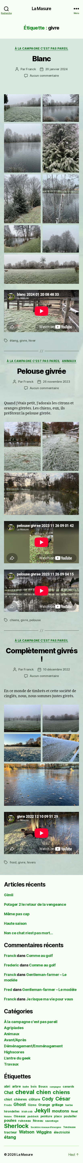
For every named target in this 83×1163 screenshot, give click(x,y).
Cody (47, 1099)
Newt (74, 1111)
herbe (69, 1105)
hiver (32, 340)
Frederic (11, 965)
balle (26, 1086)
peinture (46, 1116)
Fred (8, 989)
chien (43, 1092)
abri (7, 1086)
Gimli (8, 895)
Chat (8, 1092)
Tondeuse (69, 1127)
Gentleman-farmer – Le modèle (49, 989)
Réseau (38, 1120)
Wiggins (44, 1132)
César (62, 1098)
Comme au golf (39, 955)
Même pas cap (17, 914)
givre (23, 340)
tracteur (10, 1132)
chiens (14, 620)
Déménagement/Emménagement (33, 1046)
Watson (26, 1131)
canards (68, 1086)
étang (14, 340)
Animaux (69, 361)
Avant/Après (15, 1040)
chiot (8, 1099)
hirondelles (12, 1111)
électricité (62, 1132)
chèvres (20, 1099)
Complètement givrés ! (42, 654)
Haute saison (15, 923)
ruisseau (24, 1120)
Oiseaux (19, 1116)
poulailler (70, 1116)
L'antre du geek (17, 1058)
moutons (60, 1111)
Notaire (8, 1116)
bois (33, 1086)
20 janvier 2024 (56, 69)
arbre (16, 1086)
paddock (32, 1116)
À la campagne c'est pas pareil (41, 48)
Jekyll (42, 1110)
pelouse (34, 620)
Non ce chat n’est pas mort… (28, 933)
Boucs (43, 1086)
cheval (24, 1091)
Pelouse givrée (41, 371)
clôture (34, 1099)
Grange (44, 1105)
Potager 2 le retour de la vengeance (35, 904)
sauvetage (51, 1120)
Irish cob (27, 1111)
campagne (55, 1087)
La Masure (41, 8)
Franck (31, 69)
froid (13, 862)
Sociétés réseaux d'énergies (46, 1127)
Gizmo (32, 1105)
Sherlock (16, 1126)
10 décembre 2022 (56, 669)
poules (10, 1120)
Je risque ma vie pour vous (49, 999)
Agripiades (13, 1028)
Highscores (14, 1052)
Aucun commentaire (44, 75)
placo (58, 1116)
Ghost (19, 1104)
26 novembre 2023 (56, 381)
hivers (31, 862)
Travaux (11, 1064)
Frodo (8, 1105)
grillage (57, 1105)
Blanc (41, 58)
